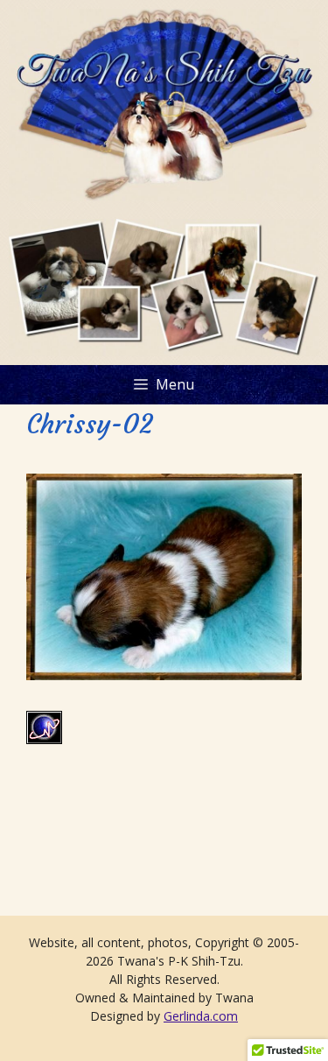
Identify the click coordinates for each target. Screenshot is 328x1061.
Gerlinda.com (201, 1016)
